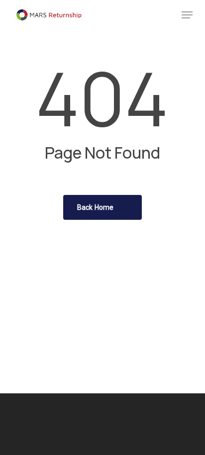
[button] (187, 15)
